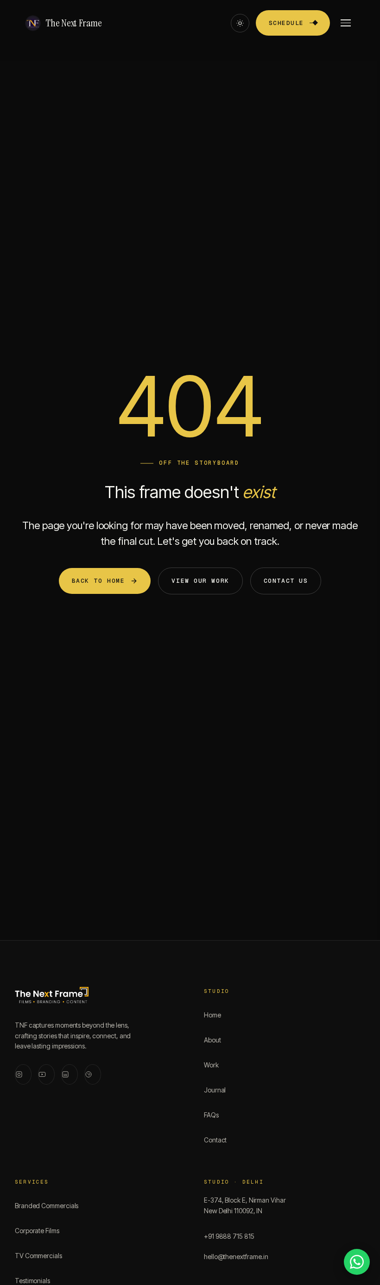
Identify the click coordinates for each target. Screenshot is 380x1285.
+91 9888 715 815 (229, 1236)
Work (211, 1065)
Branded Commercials (46, 1206)
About (212, 1040)
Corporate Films (37, 1231)
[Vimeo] (92, 1074)
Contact (215, 1140)
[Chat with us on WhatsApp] (357, 1262)
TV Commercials (38, 1256)
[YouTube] (46, 1074)
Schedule (286, 23)
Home (212, 1015)
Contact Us (286, 581)
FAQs (211, 1115)
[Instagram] (23, 1074)
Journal (215, 1090)
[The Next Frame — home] (52, 997)
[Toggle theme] (240, 23)
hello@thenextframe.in (236, 1256)
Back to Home (98, 581)
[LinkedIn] (69, 1074)
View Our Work (200, 581)
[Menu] (345, 23)
